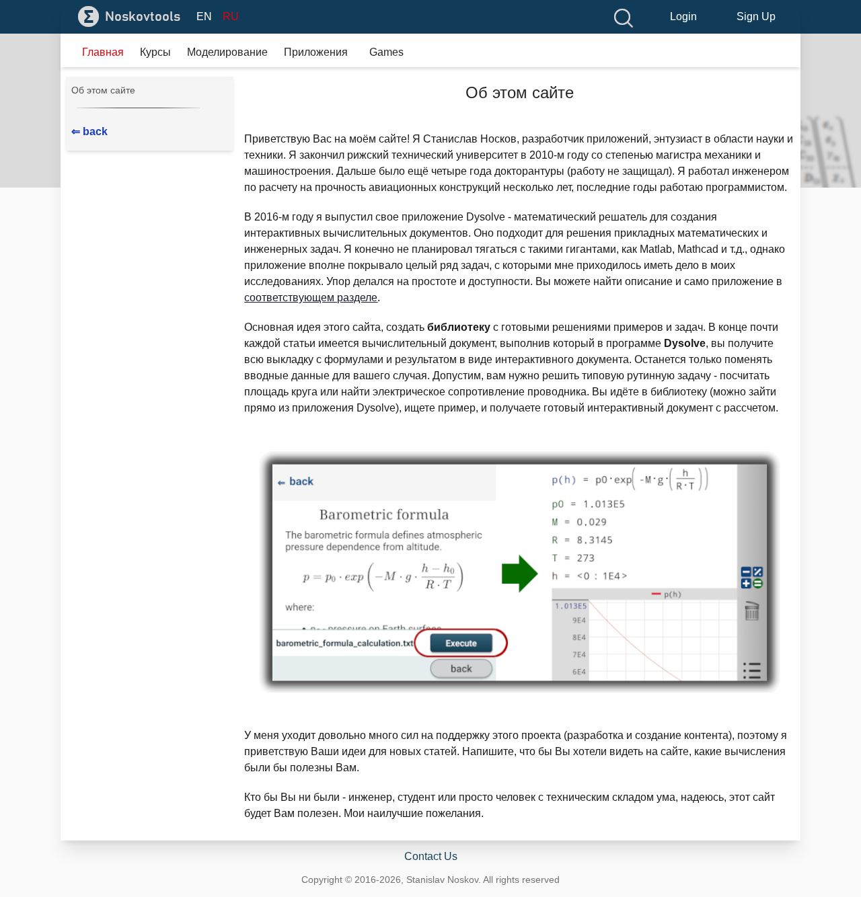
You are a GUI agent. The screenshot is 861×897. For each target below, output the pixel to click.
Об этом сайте (103, 90)
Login (683, 16)
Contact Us (430, 856)
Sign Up (756, 16)
